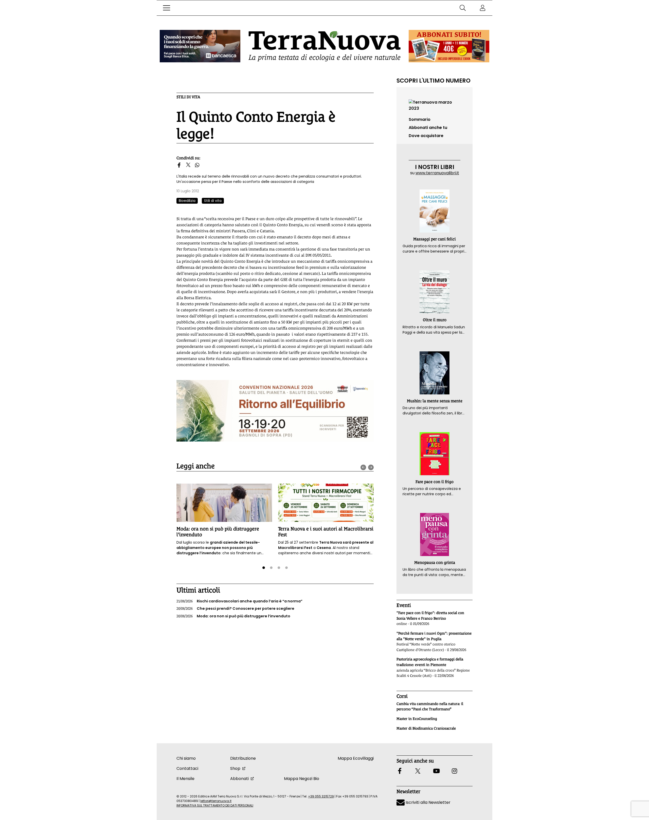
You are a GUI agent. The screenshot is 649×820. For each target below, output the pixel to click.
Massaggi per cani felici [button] (434, 239)
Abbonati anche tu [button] (428, 127)
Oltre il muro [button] (434, 319)
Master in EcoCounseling (416, 719)
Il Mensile (185, 778)
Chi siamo (186, 758)
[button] (166, 7)
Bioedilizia (187, 200)
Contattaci (187, 768)
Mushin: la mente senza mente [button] (434, 400)
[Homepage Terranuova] (324, 46)
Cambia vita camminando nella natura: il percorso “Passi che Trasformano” (429, 706)
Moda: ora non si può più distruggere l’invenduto (233, 616)
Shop (235, 768)
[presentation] (363, 467)
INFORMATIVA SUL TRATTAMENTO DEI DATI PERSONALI (214, 805)
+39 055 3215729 (321, 796)
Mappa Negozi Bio (301, 778)
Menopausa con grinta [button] (434, 562)
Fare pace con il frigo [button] (435, 481)
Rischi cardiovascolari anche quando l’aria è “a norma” (239, 601)
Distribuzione (243, 758)
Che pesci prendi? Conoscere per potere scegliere (235, 608)
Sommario (419, 119)
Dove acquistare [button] (426, 136)
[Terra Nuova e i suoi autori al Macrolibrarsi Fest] (326, 503)
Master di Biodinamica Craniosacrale (426, 728)
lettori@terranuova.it (215, 801)
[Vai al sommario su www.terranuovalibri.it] (434, 105)
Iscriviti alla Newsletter (427, 802)
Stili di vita (188, 96)
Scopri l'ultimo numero (433, 81)
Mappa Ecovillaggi (356, 758)
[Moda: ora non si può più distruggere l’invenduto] (224, 503)
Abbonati (239, 778)
